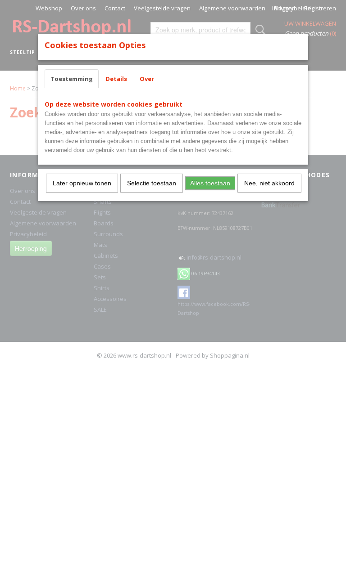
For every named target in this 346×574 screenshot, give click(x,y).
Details (116, 79)
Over (147, 79)
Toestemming (71, 79)
